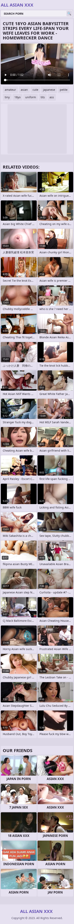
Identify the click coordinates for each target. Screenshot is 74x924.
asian (24, 90)
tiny (7, 97)
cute (35, 90)
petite (63, 90)
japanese (49, 90)
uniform (30, 97)
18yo (17, 97)
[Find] (69, 13)
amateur (10, 90)
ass (52, 97)
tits (43, 97)
